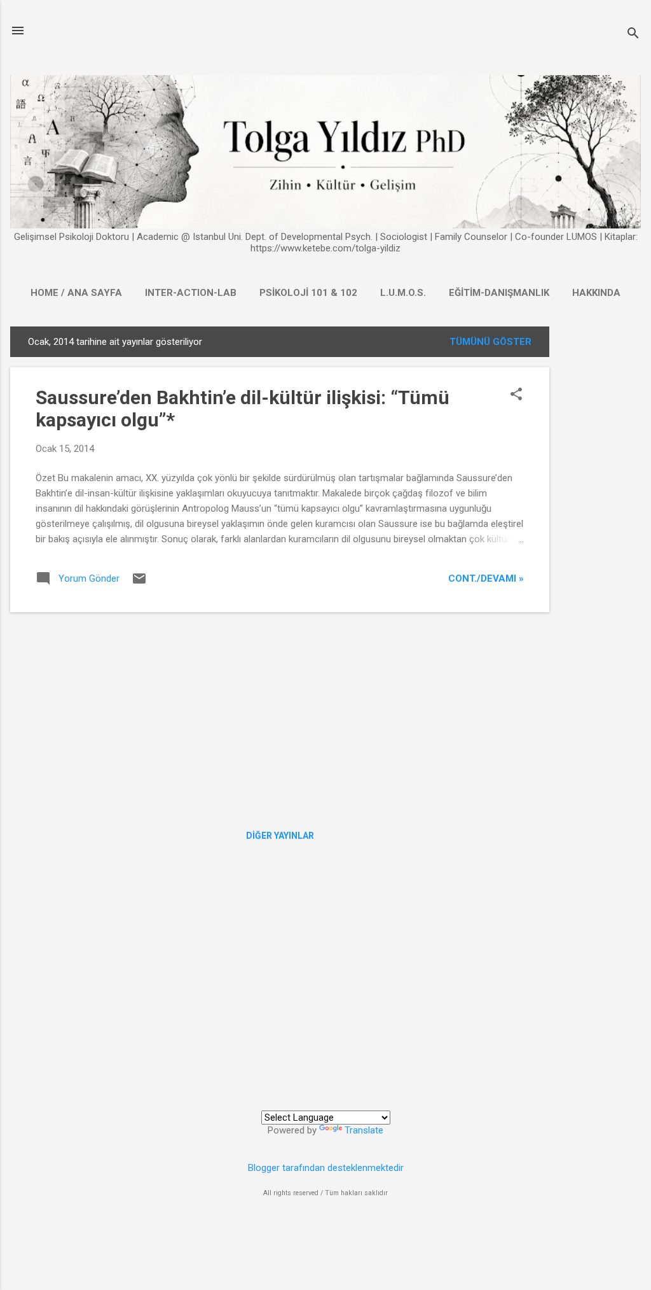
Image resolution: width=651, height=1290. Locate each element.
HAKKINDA (596, 292)
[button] (516, 395)
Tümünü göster (490, 341)
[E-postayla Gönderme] (139, 583)
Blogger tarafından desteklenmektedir (326, 1168)
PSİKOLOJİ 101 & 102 (308, 292)
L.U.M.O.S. (403, 292)
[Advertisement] (600, 517)
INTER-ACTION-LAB (190, 292)
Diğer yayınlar (280, 836)
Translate (364, 1130)
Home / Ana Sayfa (76, 292)
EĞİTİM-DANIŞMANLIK (499, 292)
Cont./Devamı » (486, 578)
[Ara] (633, 34)
